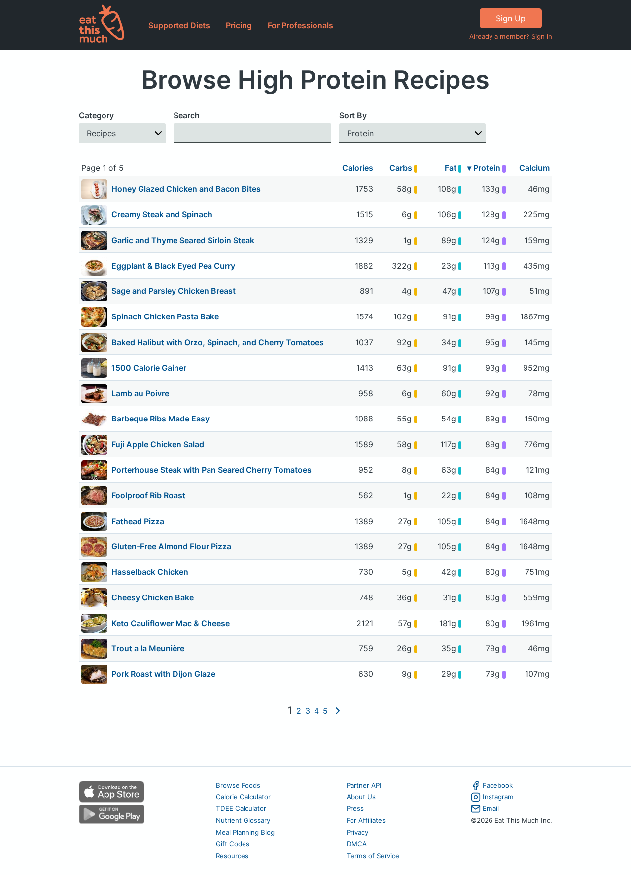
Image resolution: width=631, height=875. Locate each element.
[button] (122, 133)
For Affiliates (366, 820)
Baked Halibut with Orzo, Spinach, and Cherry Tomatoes (217, 342)
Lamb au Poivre (140, 393)
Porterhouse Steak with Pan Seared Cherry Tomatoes (211, 470)
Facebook (498, 785)
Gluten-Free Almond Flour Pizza (171, 546)
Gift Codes (232, 844)
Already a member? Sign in (510, 36)
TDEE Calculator (241, 808)
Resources (232, 856)
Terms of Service (373, 856)
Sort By (353, 115)
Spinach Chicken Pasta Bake (165, 316)
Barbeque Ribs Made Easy (160, 418)
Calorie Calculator (243, 797)
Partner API (364, 785)
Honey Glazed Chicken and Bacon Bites (186, 189)
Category (96, 115)
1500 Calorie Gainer (148, 368)
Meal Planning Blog (245, 832)
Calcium (534, 168)
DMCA (357, 844)
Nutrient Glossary (243, 820)
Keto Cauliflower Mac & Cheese (170, 623)
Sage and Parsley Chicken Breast (173, 291)
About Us (361, 797)
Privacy (357, 832)
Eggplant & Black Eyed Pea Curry (173, 266)
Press (355, 808)
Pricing (239, 25)
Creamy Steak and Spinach (161, 214)
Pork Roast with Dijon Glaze (163, 674)
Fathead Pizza (137, 521)
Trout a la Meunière (147, 648)
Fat (451, 168)
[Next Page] (338, 710)
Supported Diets (179, 25)
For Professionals (300, 25)
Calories (357, 168)
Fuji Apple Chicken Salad (157, 444)
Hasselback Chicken (149, 572)
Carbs (401, 168)
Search (187, 115)
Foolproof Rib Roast (148, 495)
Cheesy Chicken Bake (152, 597)
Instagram (498, 797)
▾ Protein (484, 168)
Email (491, 808)
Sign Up (511, 18)
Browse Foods (238, 785)
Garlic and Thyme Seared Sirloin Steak (182, 240)
